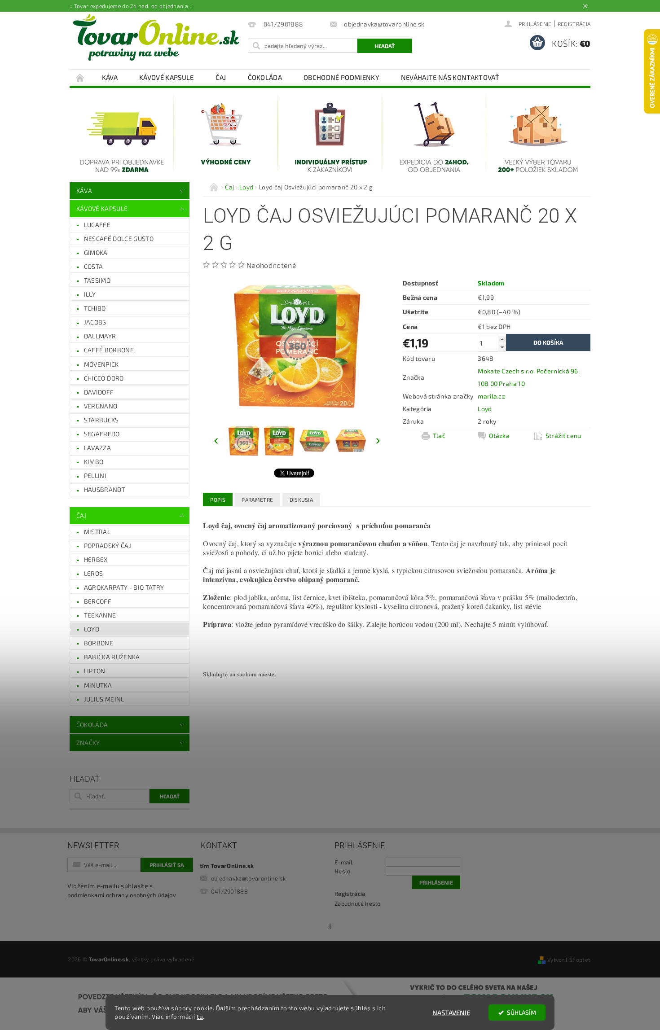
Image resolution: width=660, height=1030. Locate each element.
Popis (217, 499)
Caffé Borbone (109, 350)
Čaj (221, 77)
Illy (90, 294)
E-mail (343, 862)
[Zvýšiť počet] (502, 339)
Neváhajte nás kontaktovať (450, 77)
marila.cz (491, 396)
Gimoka (96, 252)
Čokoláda (265, 77)
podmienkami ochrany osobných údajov (121, 895)
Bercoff (97, 601)
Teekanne (100, 615)
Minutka (98, 685)
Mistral (97, 531)
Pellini (95, 475)
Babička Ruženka (112, 657)
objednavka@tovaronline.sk (248, 878)
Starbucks (101, 420)
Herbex (96, 559)
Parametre (257, 499)
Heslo (342, 871)
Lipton (95, 671)
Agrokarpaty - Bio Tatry (124, 587)
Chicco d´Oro (104, 378)
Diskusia (301, 499)
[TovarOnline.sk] (156, 37)
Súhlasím (521, 1012)
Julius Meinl (104, 699)
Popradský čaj (107, 545)
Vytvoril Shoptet (568, 959)
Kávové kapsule (166, 77)
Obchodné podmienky (341, 77)
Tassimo (97, 280)
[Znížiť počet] (502, 347)
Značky (88, 742)
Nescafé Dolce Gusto (119, 238)
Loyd (91, 629)
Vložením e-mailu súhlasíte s (121, 890)
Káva (110, 77)
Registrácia (574, 24)
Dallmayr (100, 336)
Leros (93, 573)
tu (200, 1016)
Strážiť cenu (563, 435)
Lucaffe (97, 224)
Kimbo (94, 461)
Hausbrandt (104, 489)
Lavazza (97, 447)
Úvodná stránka (80, 77)
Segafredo (102, 434)
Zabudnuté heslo (357, 903)
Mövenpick (101, 364)
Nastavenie (451, 1012)
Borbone (98, 643)
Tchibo (95, 308)
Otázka (499, 435)
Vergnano (101, 406)
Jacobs (95, 322)
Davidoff (99, 392)
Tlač (439, 435)
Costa (93, 266)
